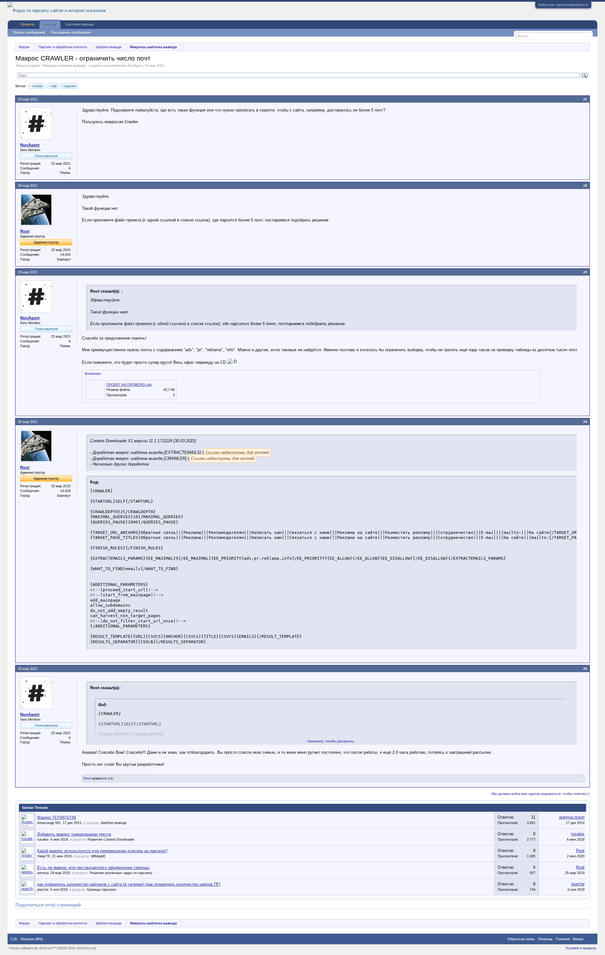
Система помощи (80, 24)
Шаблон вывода (113, 823)
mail (53, 86)
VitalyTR (43, 856)
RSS (590, 939)
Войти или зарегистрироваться (563, 5)
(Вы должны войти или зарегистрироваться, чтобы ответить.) (540, 794)
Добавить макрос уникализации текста (74, 834)
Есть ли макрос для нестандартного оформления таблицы (93, 867)
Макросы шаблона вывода (64, 65)
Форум (50, 24)
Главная (563, 939)
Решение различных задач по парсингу (121, 873)
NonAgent (135, 65)
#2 (585, 185)
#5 (585, 669)
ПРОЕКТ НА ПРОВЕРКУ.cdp (129, 384)
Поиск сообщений (29, 32)
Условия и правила (581, 948)
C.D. (14, 939)
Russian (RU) (32, 939)
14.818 (65, 254)
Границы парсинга (101, 889)
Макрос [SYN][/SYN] (56, 817)
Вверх (578, 939)
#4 (585, 422)
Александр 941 (49, 823)
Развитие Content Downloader (111, 839)
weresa (43, 873)
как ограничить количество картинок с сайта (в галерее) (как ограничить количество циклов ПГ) (128, 884)
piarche (43, 889)
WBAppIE (98, 856)
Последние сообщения (71, 32)
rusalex (43, 839)
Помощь (545, 939)
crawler (37, 86)
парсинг (70, 86)
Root (24, 231)
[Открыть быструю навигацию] (586, 47)
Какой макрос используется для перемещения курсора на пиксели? (102, 851)
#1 (585, 99)
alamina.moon (572, 817)
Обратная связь (521, 939)
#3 (585, 272)
